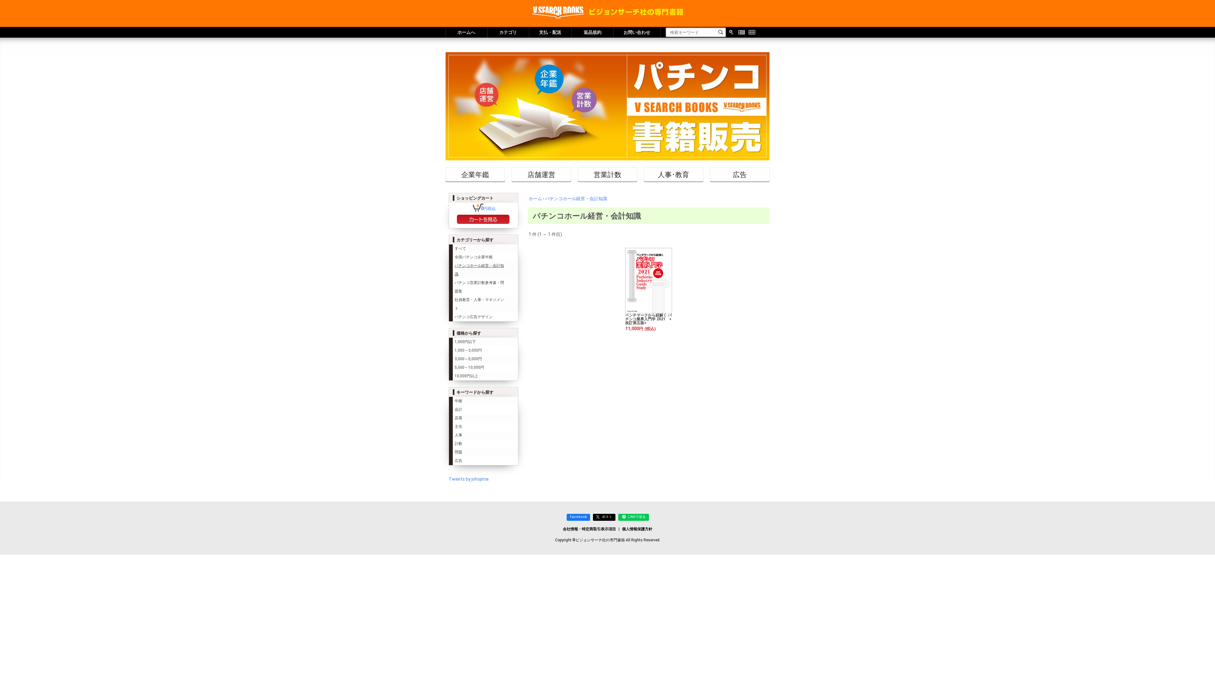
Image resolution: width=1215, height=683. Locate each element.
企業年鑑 (475, 174)
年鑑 (458, 401)
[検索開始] (720, 32)
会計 (458, 409)
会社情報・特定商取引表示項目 (589, 529)
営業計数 (607, 174)
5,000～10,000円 (469, 367)
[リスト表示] (741, 32)
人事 (458, 435)
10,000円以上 (466, 376)
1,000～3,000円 (468, 350)
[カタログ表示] (752, 32)
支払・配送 (550, 32)
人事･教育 (673, 174)
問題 (458, 452)
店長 (458, 418)
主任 (458, 426)
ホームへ (466, 32)
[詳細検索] (731, 32)
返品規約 (592, 32)
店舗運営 (541, 174)
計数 (458, 443)
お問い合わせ (637, 32)
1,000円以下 (465, 342)
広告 (740, 174)
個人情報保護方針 (637, 529)
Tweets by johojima (469, 479)
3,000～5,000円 (468, 359)
